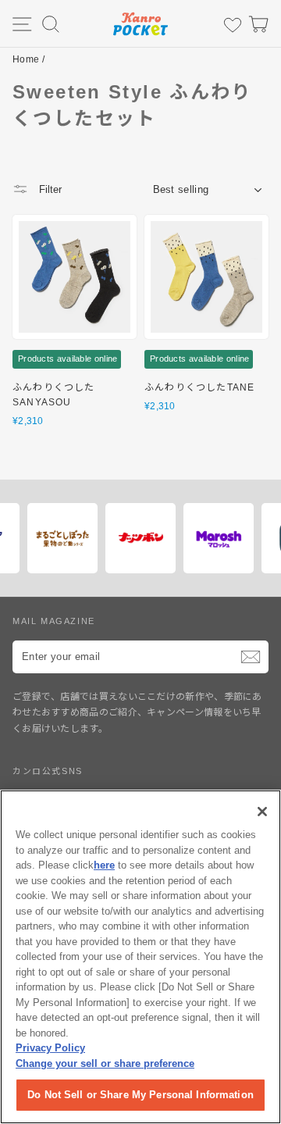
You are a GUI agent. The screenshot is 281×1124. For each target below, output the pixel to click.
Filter (49, 189)
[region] (140, 957)
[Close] (262, 811)
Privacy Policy (50, 1048)
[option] (101, 538)
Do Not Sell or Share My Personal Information (140, 1095)
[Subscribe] (250, 657)
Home (25, 59)
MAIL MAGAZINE (53, 621)
